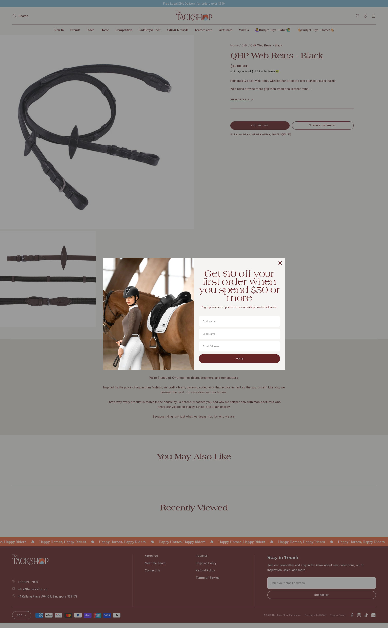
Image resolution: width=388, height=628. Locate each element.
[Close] (280, 263)
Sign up (239, 358)
